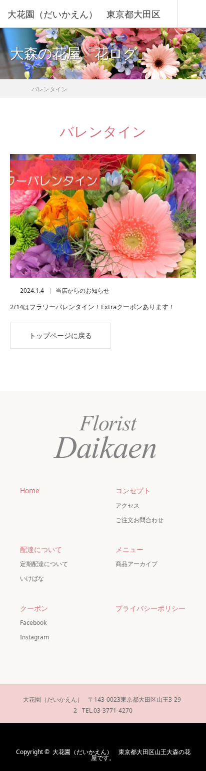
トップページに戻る (60, 335)
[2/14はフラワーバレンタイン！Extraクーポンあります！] (103, 216)
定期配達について (44, 564)
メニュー (130, 549)
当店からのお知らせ (83, 291)
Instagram (34, 637)
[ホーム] (13, 86)
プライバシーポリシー (151, 608)
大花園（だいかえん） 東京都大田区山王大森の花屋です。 (121, 755)
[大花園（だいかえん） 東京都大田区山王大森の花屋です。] (103, 458)
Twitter (72, 735)
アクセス (128, 505)
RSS (131, 735)
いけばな (32, 578)
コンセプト (133, 490)
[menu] (192, 14)
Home (30, 490)
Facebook (33, 622)
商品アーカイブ (137, 564)
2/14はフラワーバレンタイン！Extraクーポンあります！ (92, 306)
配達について (41, 549)
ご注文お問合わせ (140, 520)
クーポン (34, 608)
